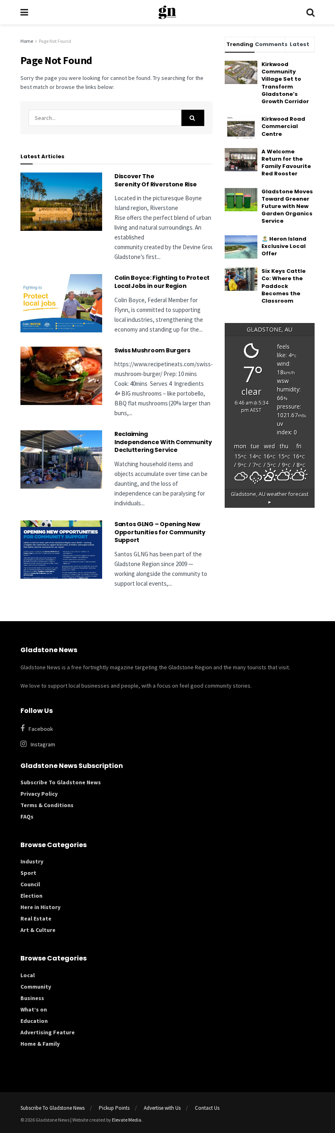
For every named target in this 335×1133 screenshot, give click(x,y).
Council (30, 884)
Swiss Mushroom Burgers (152, 350)
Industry (31, 861)
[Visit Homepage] (167, 12)
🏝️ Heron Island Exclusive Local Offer (283, 246)
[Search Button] (310, 12)
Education (34, 1021)
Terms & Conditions (47, 805)
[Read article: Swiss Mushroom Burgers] (61, 376)
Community (35, 986)
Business (32, 998)
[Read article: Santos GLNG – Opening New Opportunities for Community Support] (61, 549)
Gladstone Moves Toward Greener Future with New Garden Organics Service (287, 206)
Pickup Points (114, 1107)
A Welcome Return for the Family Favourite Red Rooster (286, 163)
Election (31, 895)
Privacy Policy (39, 793)
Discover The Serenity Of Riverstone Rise (156, 180)
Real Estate (35, 918)
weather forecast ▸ (269, 498)
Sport (28, 872)
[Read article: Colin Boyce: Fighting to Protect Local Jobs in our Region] (61, 303)
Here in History (40, 907)
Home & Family (40, 1043)
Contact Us (207, 1107)
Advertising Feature (47, 1032)
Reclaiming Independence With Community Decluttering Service (163, 442)
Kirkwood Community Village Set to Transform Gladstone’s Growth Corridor (285, 82)
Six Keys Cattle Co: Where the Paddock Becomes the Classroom (283, 286)
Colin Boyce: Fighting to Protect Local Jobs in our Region (162, 282)
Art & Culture (38, 930)
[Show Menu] (24, 12)
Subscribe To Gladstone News (60, 782)
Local (27, 975)
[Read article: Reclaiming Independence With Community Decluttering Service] (61, 459)
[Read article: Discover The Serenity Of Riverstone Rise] (61, 202)
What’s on (33, 1009)
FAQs (27, 816)
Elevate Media (126, 1120)
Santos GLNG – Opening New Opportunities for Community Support (159, 532)
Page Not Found (55, 41)
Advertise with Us (162, 1107)
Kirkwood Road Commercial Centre (283, 126)
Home (26, 41)
